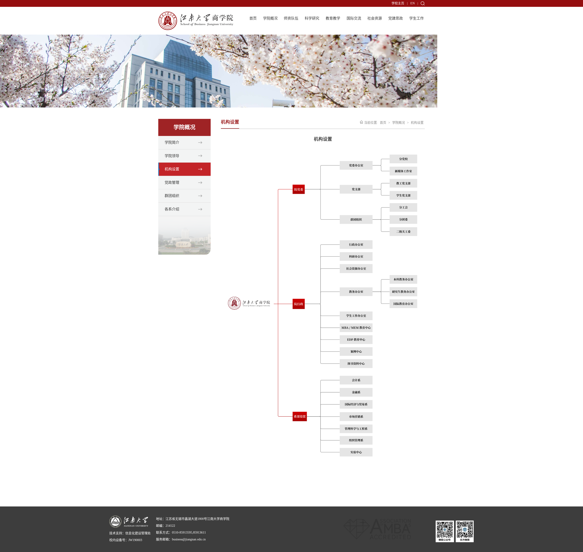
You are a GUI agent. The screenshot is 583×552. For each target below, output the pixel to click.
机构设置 (172, 169)
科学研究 (312, 18)
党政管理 (172, 182)
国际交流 (354, 18)
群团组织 (172, 196)
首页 (253, 18)
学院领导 (172, 156)
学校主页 (397, 3)
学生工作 (416, 18)
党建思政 (395, 18)
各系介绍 (172, 209)
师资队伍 (291, 18)
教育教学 (333, 18)
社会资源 (374, 18)
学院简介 (172, 142)
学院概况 (270, 18)
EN (412, 3)
